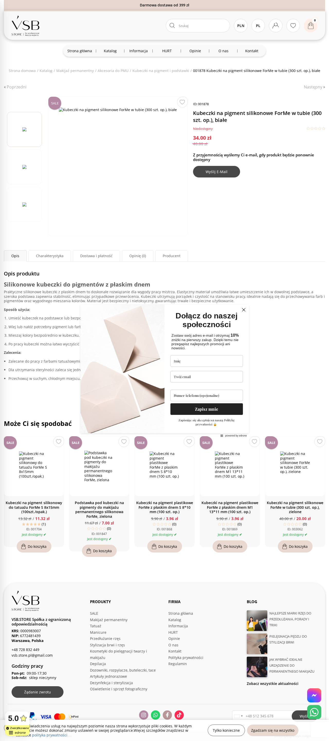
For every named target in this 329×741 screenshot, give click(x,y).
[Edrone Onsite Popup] (164, 370)
